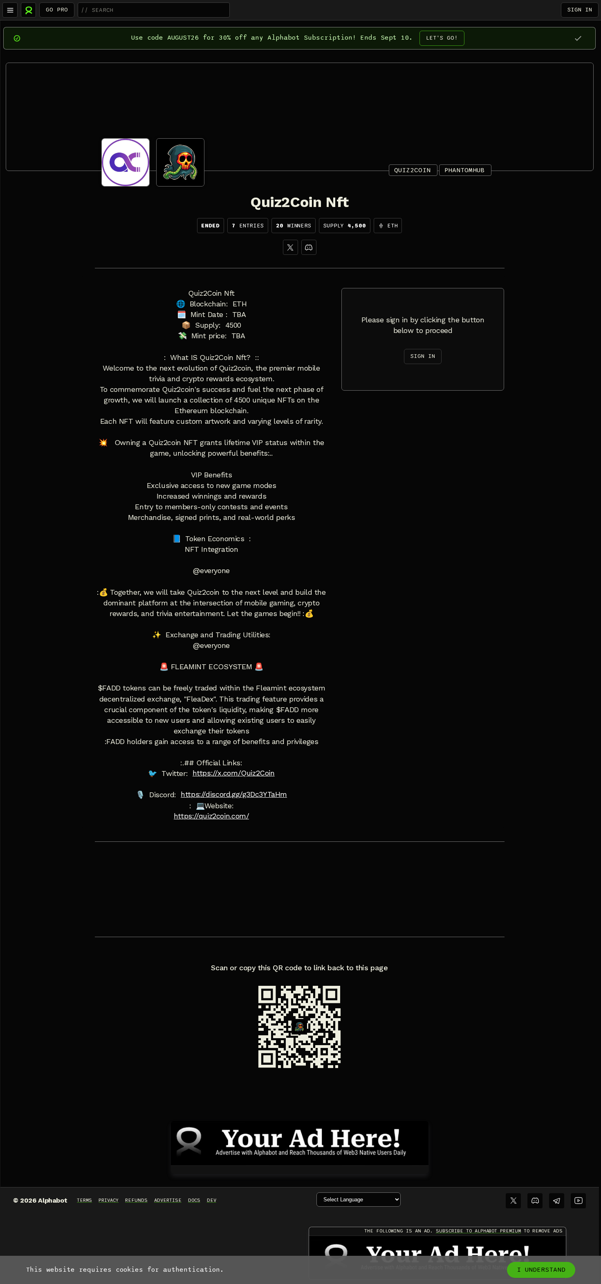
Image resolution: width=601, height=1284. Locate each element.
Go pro (57, 9)
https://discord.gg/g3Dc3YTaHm (234, 794)
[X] (290, 247)
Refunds (136, 1200)
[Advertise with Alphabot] (299, 1142)
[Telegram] (556, 1200)
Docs (194, 1200)
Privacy (109, 1200)
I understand (541, 1270)
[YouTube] (578, 1200)
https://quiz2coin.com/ (211, 816)
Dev (211, 1200)
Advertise (168, 1200)
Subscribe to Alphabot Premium (478, 1231)
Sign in (579, 9)
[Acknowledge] (577, 38)
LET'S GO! (442, 37)
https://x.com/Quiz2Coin (234, 773)
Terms (84, 1200)
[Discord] (308, 247)
